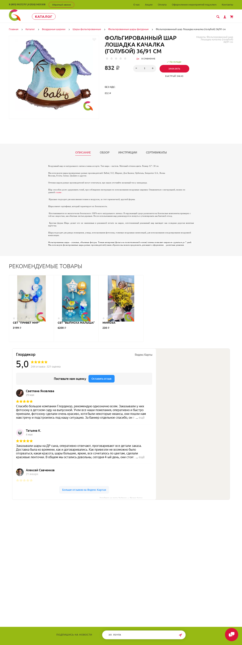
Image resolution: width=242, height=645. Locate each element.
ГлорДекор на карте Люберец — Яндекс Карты (121, 497)
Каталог (44, 16)
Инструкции (127, 152)
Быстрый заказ (174, 76)
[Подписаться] (180, 635)
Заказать (174, 69)
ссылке (58, 192)
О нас (136, 4)
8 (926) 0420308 (36, 4)
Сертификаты (156, 152)
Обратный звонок (61, 5)
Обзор (104, 152)
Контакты (227, 4)
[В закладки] (94, 39)
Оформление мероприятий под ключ (194, 4)
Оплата (162, 4)
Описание (83, 152)
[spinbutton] (144, 68)
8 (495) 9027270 (17, 4)
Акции (149, 4)
